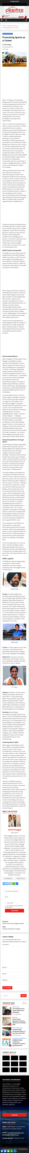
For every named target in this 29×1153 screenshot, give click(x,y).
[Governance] (6, 4)
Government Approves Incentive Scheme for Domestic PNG (6, 1021)
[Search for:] (11, 995)
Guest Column (15, 1006)
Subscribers (10, 903)
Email (6, 897)
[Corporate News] (12, 4)
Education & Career (7, 33)
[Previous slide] (23, 1003)
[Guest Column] (25, 4)
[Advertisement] (14, 84)
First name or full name (11, 891)
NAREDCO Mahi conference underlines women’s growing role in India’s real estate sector (6, 1042)
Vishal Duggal (7, 44)
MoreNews (22, 1149)
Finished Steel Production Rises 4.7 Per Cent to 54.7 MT (6, 1031)
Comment (6, 944)
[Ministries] (14, 4)
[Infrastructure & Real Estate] (17, 4)
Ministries (14, 1017)
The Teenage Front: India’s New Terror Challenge (6, 1010)
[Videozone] (23, 4)
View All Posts (21, 878)
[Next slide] (26, 1003)
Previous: (13, 922)
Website (4, 980)
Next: (11, 928)
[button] (2, 20)
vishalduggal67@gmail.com (10, 1134)
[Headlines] (3, 4)
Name (4, 967)
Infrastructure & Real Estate (19, 1038)
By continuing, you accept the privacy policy (14, 906)
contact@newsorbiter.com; (15, 1132)
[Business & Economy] (9, 4)
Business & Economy (17, 1027)
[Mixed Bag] (20, 4)
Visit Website (8, 878)
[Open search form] (26, 20)
